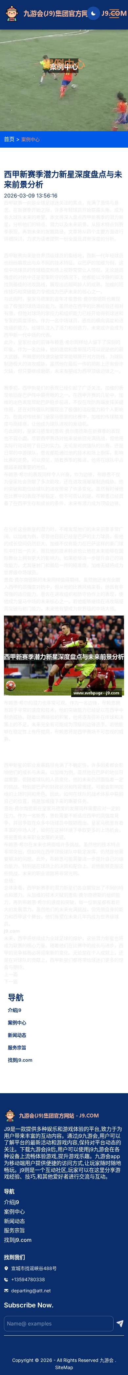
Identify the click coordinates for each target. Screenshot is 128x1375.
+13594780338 (28, 1279)
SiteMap (64, 1367)
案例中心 (17, 1022)
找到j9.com (20, 1060)
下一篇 (11, 981)
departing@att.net (31, 1290)
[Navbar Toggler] (114, 10)
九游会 (107, 1360)
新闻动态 (17, 1035)
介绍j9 (14, 1010)
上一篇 (11, 974)
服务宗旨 (17, 1047)
